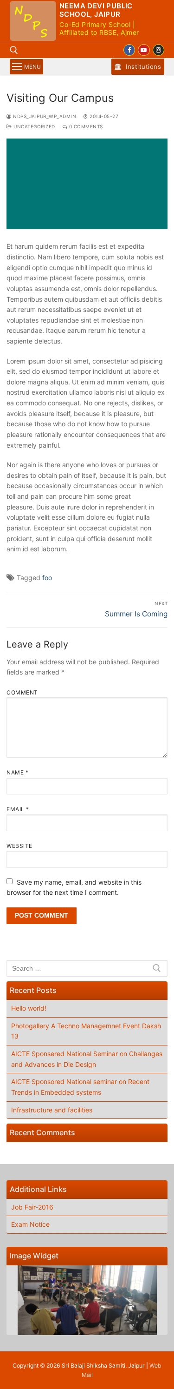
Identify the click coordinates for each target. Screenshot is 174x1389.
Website (19, 845)
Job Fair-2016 (32, 1207)
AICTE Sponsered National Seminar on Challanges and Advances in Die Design (86, 1059)
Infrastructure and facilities (51, 1110)
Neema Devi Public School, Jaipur (96, 10)
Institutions (142, 66)
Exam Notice (30, 1224)
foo (47, 578)
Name (17, 772)
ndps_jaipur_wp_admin (44, 116)
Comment (22, 692)
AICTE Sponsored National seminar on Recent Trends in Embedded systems (80, 1087)
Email (17, 809)
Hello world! (28, 1008)
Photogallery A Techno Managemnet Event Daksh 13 (86, 1031)
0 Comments (85, 126)
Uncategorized (33, 126)
